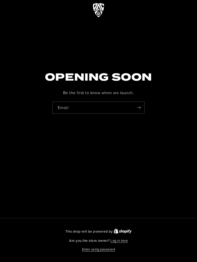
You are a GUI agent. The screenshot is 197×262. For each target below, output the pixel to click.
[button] (98, 249)
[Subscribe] (138, 108)
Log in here (119, 240)
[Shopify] (123, 231)
